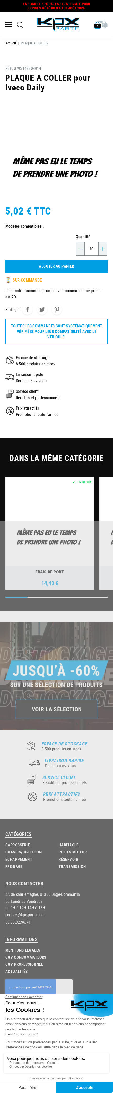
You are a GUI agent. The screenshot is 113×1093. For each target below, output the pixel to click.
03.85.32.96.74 (17, 922)
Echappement (18, 859)
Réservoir (68, 859)
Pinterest (57, 309)
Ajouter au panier (56, 266)
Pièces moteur (73, 852)
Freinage (14, 866)
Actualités (16, 971)
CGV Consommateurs (26, 957)
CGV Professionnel (24, 964)
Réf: (9, 68)
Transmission (72, 866)
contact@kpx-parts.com (25, 914)
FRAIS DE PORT (49, 572)
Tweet (42, 309)
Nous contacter (24, 883)
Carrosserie (17, 844)
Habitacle (69, 844)
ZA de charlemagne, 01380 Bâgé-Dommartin (42, 894)
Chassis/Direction (23, 852)
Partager (27, 309)
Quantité (83, 236)
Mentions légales (22, 950)
